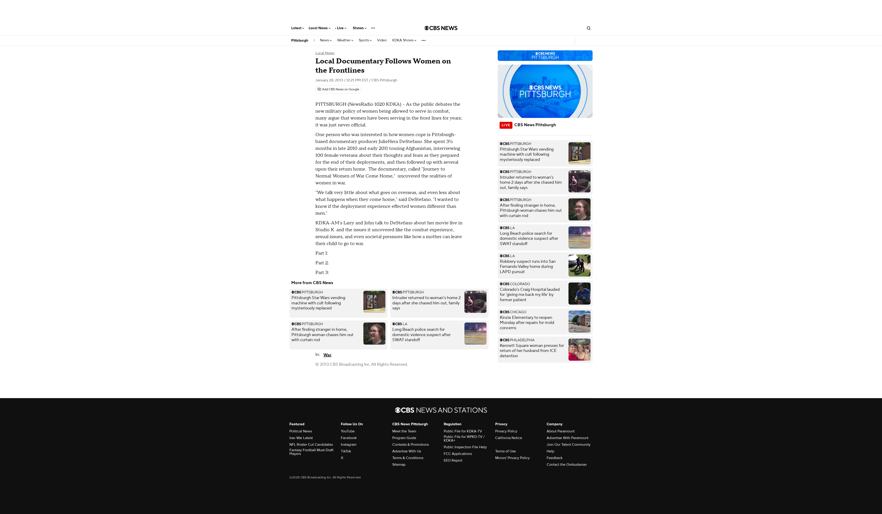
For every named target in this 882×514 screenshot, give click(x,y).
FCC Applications (458, 454)
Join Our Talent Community (569, 444)
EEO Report (453, 460)
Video (382, 40)
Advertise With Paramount (567, 438)
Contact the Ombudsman (567, 464)
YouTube (348, 431)
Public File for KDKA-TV (463, 431)
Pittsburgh (299, 40)
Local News (319, 28)
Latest (296, 28)
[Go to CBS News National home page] (441, 28)
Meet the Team (404, 431)
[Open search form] (589, 28)
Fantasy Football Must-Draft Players (311, 452)
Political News (300, 431)
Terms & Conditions (407, 458)
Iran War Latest (301, 438)
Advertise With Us (406, 451)
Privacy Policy (506, 431)
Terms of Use (505, 451)
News (325, 40)
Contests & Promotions (410, 444)
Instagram (348, 444)
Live (341, 28)
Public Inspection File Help (465, 447)
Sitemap (398, 464)
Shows (359, 28)
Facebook (349, 438)
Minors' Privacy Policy (512, 458)
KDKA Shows (403, 40)
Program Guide (404, 438)
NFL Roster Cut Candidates (311, 444)
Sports (364, 40)
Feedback (555, 458)
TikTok (346, 451)
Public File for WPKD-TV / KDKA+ (464, 438)
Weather (344, 40)
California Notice (508, 438)
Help (550, 451)
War (327, 355)
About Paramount (561, 431)
